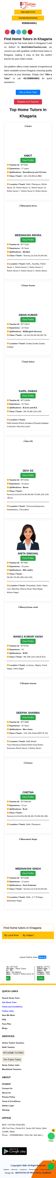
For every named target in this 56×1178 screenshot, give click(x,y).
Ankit (28, 155)
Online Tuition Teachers (13, 1043)
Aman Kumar (28, 314)
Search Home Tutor (11, 998)
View (38, 978)
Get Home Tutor (9, 1002)
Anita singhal (28, 553)
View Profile (28, 160)
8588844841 (29, 23)
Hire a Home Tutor (28, 92)
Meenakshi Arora (28, 235)
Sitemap (6, 1110)
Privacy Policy (8, 1097)
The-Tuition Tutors (12, 1059)
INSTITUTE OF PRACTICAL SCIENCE (33, 1173)
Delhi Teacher (8, 1047)
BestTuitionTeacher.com (33, 47)
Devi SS (28, 470)
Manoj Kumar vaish (28, 636)
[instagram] (15, 1145)
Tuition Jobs (8, 1011)
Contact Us (7, 1088)
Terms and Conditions (12, 1007)
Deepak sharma (28, 712)
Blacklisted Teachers (11, 1069)
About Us (6, 1093)
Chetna (28, 792)
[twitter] (7, 1145)
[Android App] (14, 1151)
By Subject (28, 935)
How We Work (8, 1015)
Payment (6, 1169)
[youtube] (19, 1145)
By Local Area (11, 935)
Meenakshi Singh (28, 868)
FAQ (4, 1019)
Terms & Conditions (11, 1101)
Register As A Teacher (28, 102)
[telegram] (3, 1145)
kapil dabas (28, 391)
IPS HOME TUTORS (13, 1053)
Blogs (4, 1028)
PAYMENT (6, 1084)
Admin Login (8, 1106)
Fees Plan (6, 1024)
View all (42, 957)
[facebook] (11, 1145)
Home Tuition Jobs (11, 1065)
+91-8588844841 (31, 78)
